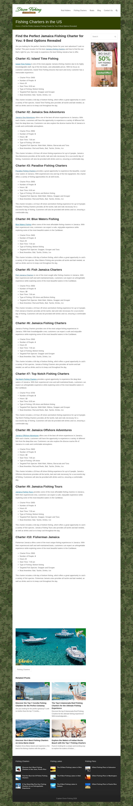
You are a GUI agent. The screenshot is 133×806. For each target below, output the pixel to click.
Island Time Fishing (23, 64)
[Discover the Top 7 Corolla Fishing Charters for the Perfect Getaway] (33, 691)
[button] (116, 10)
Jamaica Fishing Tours (24, 492)
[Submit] (115, 37)
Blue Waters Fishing (23, 225)
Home (18, 26)
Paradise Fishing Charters (26, 171)
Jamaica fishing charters (55, 49)
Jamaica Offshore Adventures (27, 436)
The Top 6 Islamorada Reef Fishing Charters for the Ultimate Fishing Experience (67, 705)
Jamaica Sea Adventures (25, 118)
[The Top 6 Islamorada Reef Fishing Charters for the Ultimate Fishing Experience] (69, 691)
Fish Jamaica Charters (24, 275)
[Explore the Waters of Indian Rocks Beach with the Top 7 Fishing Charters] (69, 728)
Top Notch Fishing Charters (26, 379)
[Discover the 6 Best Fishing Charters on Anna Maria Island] (33, 728)
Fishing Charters (23, 670)
